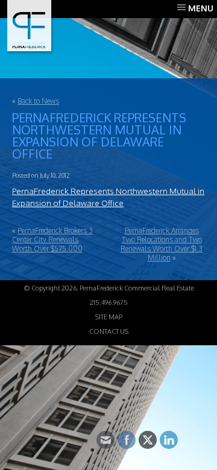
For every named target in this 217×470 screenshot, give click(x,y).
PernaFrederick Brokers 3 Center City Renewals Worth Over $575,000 (52, 239)
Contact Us (108, 331)
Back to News (38, 100)
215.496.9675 (109, 302)
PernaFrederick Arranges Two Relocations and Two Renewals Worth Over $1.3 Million (162, 244)
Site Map (108, 317)
